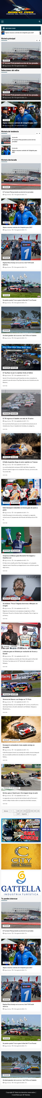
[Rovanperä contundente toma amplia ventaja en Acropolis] (21, 729)
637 (18, 814)
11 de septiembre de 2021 (19, 656)
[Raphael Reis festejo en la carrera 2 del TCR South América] (6, 150)
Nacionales (14, 367)
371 (21, 811)
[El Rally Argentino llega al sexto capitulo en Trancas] (21, 446)
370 (18, 811)
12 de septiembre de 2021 (19, 512)
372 (25, 811)
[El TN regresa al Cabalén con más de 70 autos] (21, 403)
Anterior (6, 811)
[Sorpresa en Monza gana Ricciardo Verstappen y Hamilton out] (21, 540)
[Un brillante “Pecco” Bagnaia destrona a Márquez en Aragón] (21, 588)
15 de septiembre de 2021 (19, 375)
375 (35, 811)
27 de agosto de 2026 (18, 66)
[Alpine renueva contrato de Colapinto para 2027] (21, 55)
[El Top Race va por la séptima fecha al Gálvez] (21, 357)
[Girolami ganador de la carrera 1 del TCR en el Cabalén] (21, 320)
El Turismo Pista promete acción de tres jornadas (20, 95)
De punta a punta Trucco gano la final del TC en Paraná (19, 300)
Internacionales (15, 502)
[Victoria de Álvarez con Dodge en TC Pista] (21, 683)
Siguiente (24, 814)
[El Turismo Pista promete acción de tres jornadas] (21, 87)
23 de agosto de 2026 (18, 267)
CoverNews (16, 1095)
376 (38, 811)
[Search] (39, 21)
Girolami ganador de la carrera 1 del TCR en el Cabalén (19, 335)
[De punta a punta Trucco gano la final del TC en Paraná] (21, 284)
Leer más (5, 385)
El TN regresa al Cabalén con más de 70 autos (18, 418)
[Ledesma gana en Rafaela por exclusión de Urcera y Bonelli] (21, 636)
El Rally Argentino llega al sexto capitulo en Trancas (20, 462)
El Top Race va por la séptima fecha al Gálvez (18, 373)
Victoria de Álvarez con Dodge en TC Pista (17, 699)
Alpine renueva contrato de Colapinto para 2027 (20, 63)
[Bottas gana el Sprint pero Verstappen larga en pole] (21, 777)
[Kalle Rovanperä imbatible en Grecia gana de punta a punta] (21, 492)
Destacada (6, 60)
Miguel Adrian (7, 66)
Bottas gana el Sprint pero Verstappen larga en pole (20, 793)
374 (32, 811)
